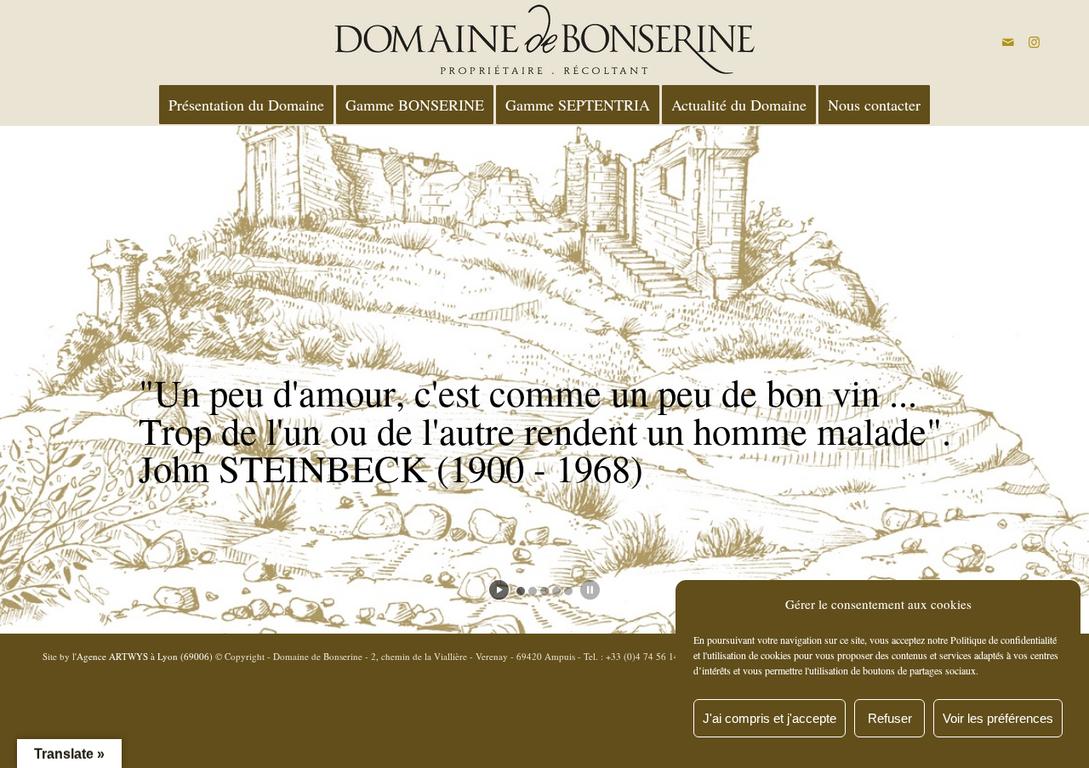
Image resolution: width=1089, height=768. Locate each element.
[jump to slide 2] (533, 591)
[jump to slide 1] (521, 591)
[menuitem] (246, 104)
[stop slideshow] (590, 589)
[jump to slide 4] (556, 591)
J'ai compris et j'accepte (769, 718)
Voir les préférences (998, 718)
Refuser (890, 718)
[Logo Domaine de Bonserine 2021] (544, 41)
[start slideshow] (498, 589)
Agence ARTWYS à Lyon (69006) (145, 656)
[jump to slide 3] (544, 591)
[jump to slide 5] (568, 591)
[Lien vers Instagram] (1033, 41)
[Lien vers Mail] (1008, 41)
